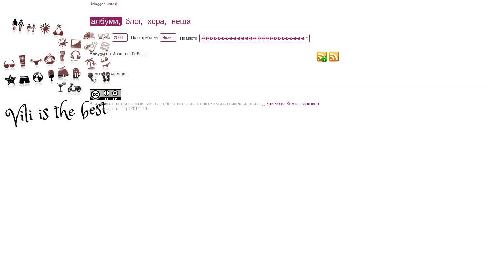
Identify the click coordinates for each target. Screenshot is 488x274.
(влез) (112, 4)
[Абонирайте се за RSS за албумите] (334, 57)
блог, (134, 21)
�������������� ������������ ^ (254, 38)
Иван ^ (168, 37)
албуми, (105, 21)
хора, (157, 21)
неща (181, 21)
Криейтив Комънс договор (292, 103)
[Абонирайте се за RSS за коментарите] (321, 57)
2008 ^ (119, 37)
